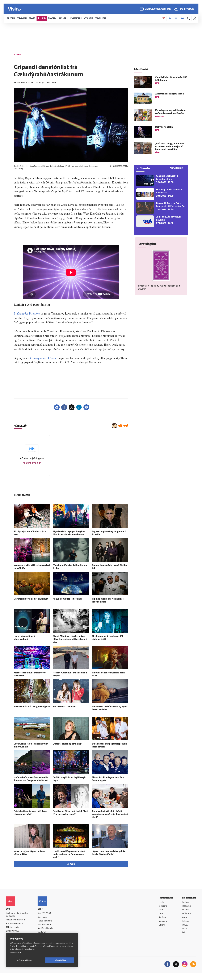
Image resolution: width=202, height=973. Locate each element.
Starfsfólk (42, 932)
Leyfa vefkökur (59, 960)
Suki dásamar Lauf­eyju (64, 707)
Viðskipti (163, 906)
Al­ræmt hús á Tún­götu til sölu (169, 94)
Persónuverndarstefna (16, 920)
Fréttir (161, 902)
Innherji (185, 902)
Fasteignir (186, 906)
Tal (183, 933)
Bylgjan (185, 921)
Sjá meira (71, 864)
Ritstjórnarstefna (45, 925)
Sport (161, 910)
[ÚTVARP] (182, 18)
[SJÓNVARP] (176, 18)
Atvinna (185, 910)
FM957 (185, 925)
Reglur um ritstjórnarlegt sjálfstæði (17, 914)
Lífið (161, 914)
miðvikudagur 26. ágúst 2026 (158, 9)
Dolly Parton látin (164, 127)
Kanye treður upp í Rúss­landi (67, 599)
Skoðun (162, 917)
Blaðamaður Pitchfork (27, 313)
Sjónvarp (163, 921)
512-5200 (46, 913)
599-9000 (14, 931)
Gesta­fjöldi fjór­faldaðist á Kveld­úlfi (31, 599)
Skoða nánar (15, 952)
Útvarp (162, 925)
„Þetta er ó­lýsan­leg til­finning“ (67, 744)
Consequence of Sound (43, 358)
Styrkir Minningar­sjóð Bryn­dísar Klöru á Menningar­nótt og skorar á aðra (70, 639)
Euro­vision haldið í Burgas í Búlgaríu (32, 707)
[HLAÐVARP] (169, 18)
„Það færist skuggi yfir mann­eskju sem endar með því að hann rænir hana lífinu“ (169, 147)
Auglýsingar (43, 917)
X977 (184, 929)
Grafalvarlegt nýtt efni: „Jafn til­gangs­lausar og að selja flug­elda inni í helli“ (110, 814)
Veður (185, 917)
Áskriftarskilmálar (46, 928)
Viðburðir (186, 914)
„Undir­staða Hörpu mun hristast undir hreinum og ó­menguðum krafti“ (69, 854)
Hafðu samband (45, 921)
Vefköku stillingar (24, 960)
